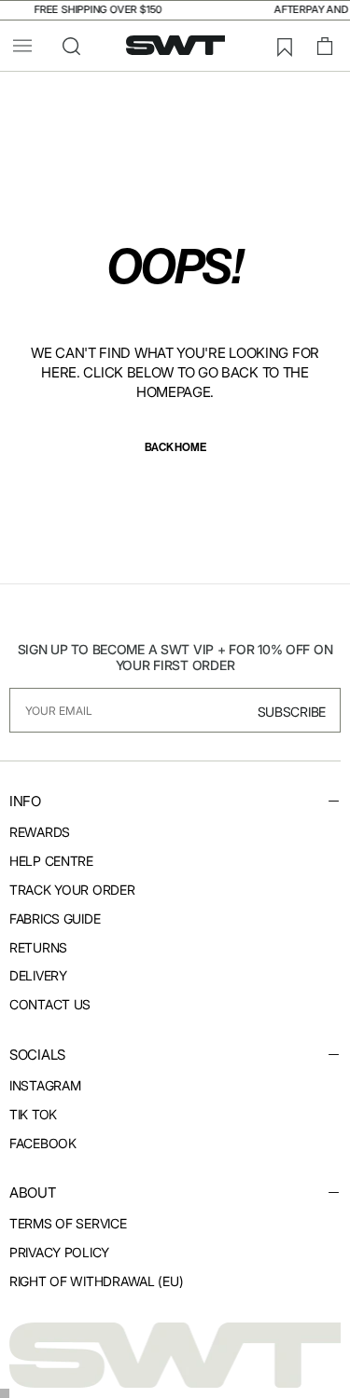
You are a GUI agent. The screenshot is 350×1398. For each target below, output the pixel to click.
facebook (43, 1143)
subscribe (292, 712)
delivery (38, 975)
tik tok (33, 1114)
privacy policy (59, 1252)
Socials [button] (37, 1054)
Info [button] (25, 801)
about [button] (32, 1192)
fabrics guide (54, 918)
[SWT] (175, 1355)
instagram (44, 1085)
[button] (22, 45)
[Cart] (325, 46)
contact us (50, 1004)
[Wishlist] (283, 46)
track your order (72, 890)
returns (38, 947)
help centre (51, 861)
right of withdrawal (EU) (96, 1281)
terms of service (68, 1223)
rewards (39, 832)
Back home (175, 447)
